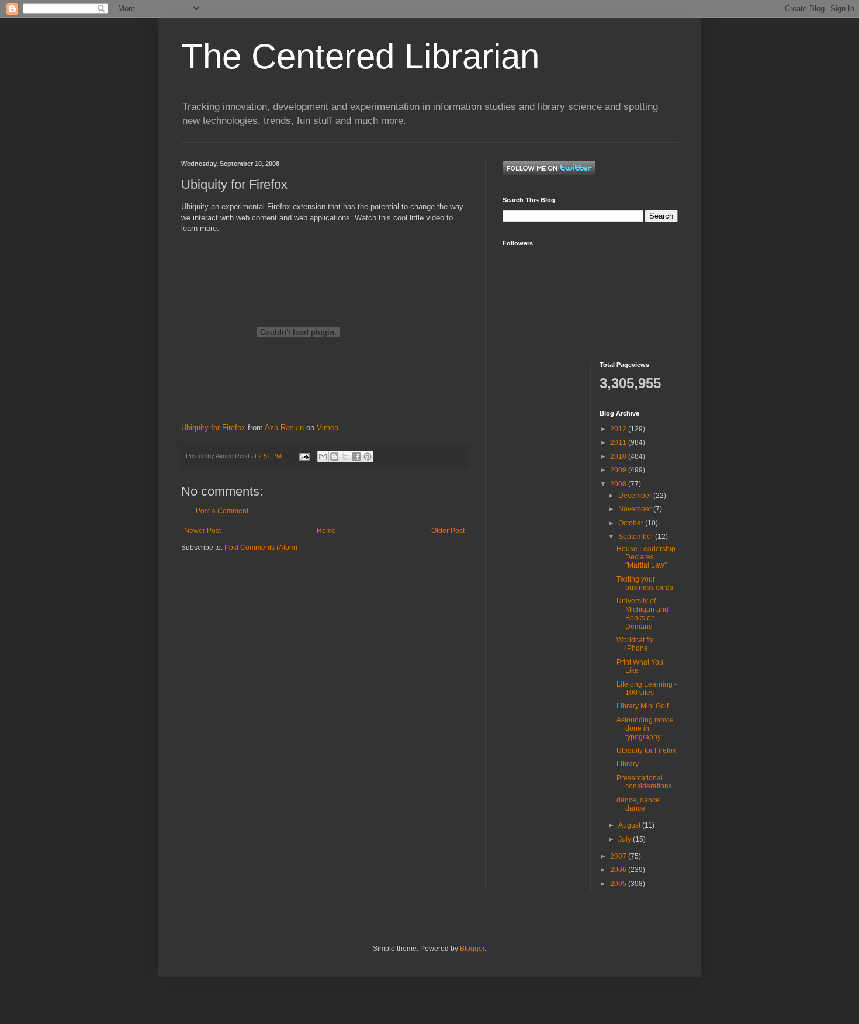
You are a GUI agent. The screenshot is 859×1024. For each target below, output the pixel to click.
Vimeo (327, 427)
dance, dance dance (638, 804)
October (631, 523)
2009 (619, 470)
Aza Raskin (284, 427)
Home (326, 531)
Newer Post (202, 531)
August (630, 825)
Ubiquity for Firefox (213, 427)
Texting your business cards (644, 583)
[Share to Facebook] (356, 456)
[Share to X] (345, 456)
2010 (619, 456)
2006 (619, 870)
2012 (619, 429)
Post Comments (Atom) (260, 548)
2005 (619, 884)
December (635, 496)
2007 (619, 856)
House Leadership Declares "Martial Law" (646, 557)
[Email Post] (303, 455)
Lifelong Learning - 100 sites (646, 688)
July (625, 839)
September (636, 536)
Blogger (472, 949)
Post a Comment (222, 511)
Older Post (448, 531)
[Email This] (323, 456)
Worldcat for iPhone (635, 644)
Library (627, 764)
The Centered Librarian (360, 56)
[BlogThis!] (334, 456)
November (635, 509)
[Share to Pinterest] (367, 456)
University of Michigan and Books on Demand (642, 613)
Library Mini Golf (642, 706)
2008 (619, 484)
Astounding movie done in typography (645, 728)
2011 (619, 442)
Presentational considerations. (645, 782)
